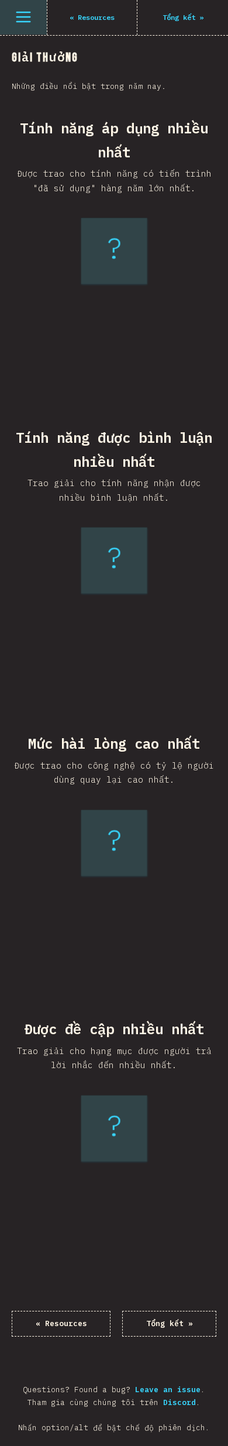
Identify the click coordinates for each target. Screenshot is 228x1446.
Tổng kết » (169, 1323)
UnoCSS (109, 1242)
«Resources (61, 1323)
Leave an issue (168, 1390)
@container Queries (111, 688)
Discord (179, 1402)
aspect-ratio (101, 368)
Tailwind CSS (108, 960)
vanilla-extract (103, 974)
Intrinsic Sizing (106, 382)
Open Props (111, 1256)
